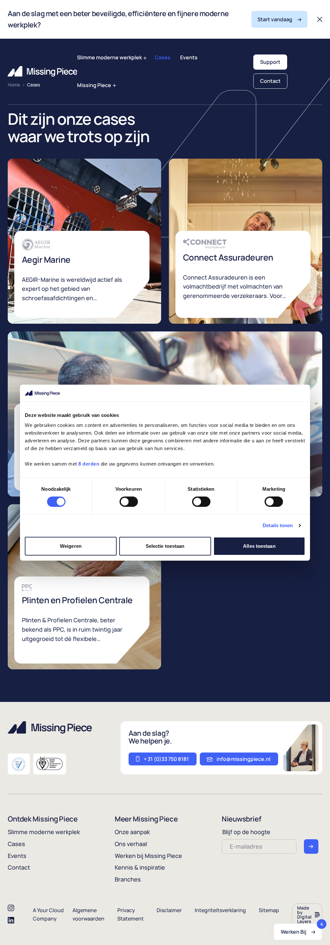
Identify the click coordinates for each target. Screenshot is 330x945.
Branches (128, 879)
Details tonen (278, 525)
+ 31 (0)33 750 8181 (166, 759)
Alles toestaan (259, 546)
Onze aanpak (132, 832)
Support (270, 61)
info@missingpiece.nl (243, 759)
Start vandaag (274, 19)
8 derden (88, 464)
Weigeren (71, 546)
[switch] (129, 502)
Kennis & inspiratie (140, 867)
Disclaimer (169, 910)
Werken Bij (301, 929)
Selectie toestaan (165, 546)
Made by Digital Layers (304, 914)
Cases (162, 57)
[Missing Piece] (42, 71)
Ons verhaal (131, 844)
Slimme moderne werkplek (109, 57)
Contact (270, 80)
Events (189, 57)
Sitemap (269, 910)
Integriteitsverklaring (220, 910)
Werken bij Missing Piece (148, 856)
